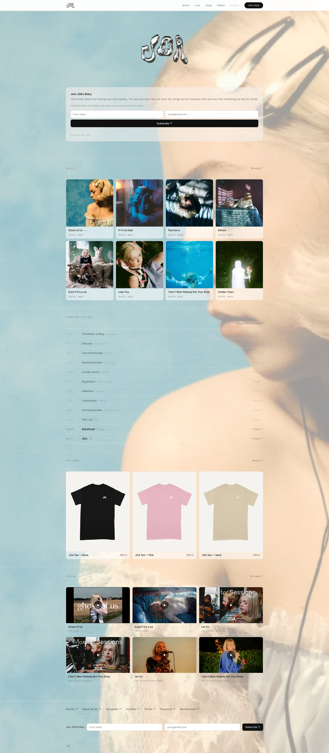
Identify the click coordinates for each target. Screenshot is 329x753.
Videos (221, 5)
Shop (209, 5)
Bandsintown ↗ (189, 709)
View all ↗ (257, 460)
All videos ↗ (256, 576)
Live (197, 5)
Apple (80, 234)
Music (186, 5)
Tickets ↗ (257, 429)
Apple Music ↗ (92, 709)
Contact (234, 5)
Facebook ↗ (168, 709)
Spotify (72, 234)
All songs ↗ (257, 168)
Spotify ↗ (72, 709)
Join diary (254, 5)
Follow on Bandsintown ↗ (249, 323)
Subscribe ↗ (164, 123)
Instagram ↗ (113, 709)
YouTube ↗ (133, 709)
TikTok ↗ (149, 709)
